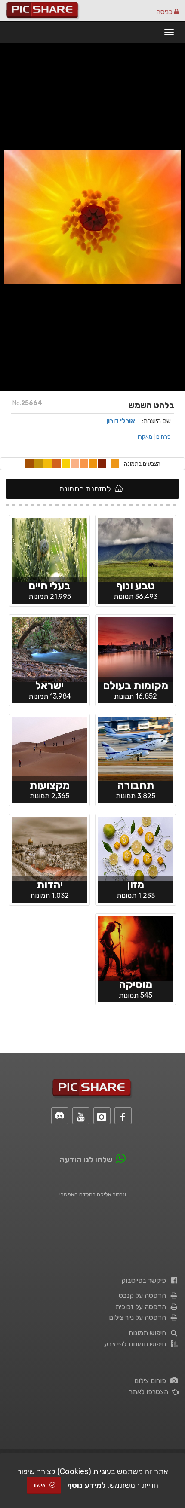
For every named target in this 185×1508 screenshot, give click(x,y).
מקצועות (49, 785)
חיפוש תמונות (149, 1333)
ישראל (49, 685)
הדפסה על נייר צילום (139, 1317)
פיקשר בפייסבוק (145, 1280)
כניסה (165, 12)
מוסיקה (135, 984)
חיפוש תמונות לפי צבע (137, 1344)
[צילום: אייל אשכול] (135, 948)
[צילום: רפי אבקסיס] (49, 749)
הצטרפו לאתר (150, 1392)
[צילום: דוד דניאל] (135, 749)
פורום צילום (152, 1381)
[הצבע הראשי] (115, 463)
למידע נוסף (86, 1485)
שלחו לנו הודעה (86, 1159)
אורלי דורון (120, 421)
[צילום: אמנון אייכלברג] (135, 549)
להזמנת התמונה (86, 489)
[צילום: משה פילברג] (49, 848)
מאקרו (145, 436)
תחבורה (135, 785)
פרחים (163, 436)
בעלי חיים (49, 586)
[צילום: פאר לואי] (49, 649)
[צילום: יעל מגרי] (49, 549)
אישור (39, 1485)
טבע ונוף (135, 586)
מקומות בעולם (135, 685)
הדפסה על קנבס (144, 1295)
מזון (135, 885)
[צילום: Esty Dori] (135, 848)
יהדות (50, 885)
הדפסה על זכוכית (142, 1307)
